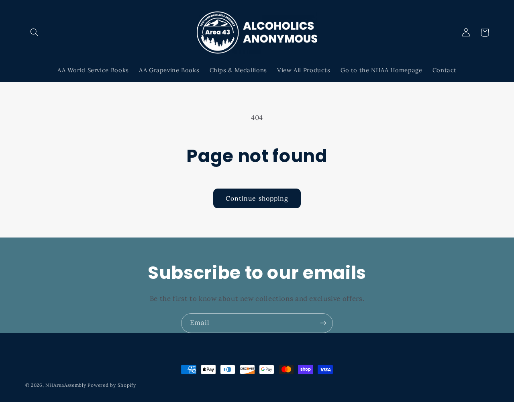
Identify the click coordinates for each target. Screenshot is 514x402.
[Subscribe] (323, 323)
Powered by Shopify (112, 385)
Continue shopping (257, 198)
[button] (34, 32)
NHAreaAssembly (65, 385)
